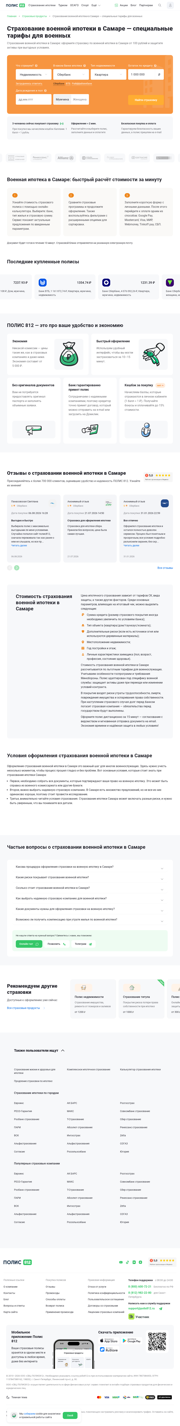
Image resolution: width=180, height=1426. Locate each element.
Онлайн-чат (26, 943)
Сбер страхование (130, 1119)
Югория (124, 1151)
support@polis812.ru (141, 1308)
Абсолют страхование (79, 1127)
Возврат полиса (55, 1305)
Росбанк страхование (26, 1119)
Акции (124, 5)
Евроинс (19, 1103)
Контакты (9, 1293)
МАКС (70, 1111)
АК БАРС (72, 1103)
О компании (10, 1286)
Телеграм (81, 943)
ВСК (16, 1135)
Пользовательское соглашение (106, 1299)
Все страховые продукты (24, 1008)
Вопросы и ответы (14, 1305)
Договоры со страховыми (103, 1305)
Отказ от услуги (97, 1286)
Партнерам (146, 5)
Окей (70, 1415)
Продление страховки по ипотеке (33, 1081)
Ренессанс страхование (133, 1127)
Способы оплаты (55, 1299)
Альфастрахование (25, 1143)
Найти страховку (146, 100)
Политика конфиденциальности (106, 1293)
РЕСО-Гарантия (23, 1111)
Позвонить (54, 943)
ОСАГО (74, 5)
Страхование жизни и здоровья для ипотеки (34, 1071)
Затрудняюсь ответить (29, 83)
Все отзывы (165, 568)
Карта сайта (11, 1312)
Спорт (85, 5)
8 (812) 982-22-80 (139, 1292)
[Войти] (170, 5)
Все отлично (131, 520)
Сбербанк (59, 83)
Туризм (62, 5)
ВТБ (68, 83)
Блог (133, 5)
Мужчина (62, 99)
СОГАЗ (124, 1143)
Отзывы (50, 1286)
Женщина (79, 99)
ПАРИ (17, 1127)
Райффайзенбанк (82, 83)
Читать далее (19, 545)
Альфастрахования (78, 1143)
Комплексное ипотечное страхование (88, 1069)
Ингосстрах (73, 1135)
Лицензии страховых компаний (106, 1312)
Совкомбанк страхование (135, 1111)
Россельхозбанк (76, 1151)
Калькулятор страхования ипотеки (140, 1069)
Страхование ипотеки (42, 5)
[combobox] (34, 74)
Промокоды (53, 1293)
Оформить (93, 999)
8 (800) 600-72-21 (139, 1286)
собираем (29, 1413)
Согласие (19, 1151)
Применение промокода (59, 1312)
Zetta (123, 1135)
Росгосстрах (127, 1103)
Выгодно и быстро (22, 520)
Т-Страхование (75, 1119)
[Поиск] (159, 5)
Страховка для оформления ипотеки (89, 520)
